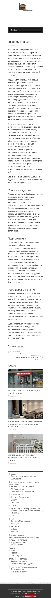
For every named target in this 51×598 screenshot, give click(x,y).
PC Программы (17, 489)
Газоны (14, 516)
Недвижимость (17, 494)
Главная (12, 474)
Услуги (13, 505)
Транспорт (13, 548)
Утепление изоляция (18, 559)
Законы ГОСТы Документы (22, 486)
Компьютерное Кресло (21, 352)
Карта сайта (16, 479)
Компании (15, 503)
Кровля (14, 500)
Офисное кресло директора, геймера (27, 357)
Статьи (12, 551)
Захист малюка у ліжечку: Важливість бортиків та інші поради (22, 457)
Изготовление (17, 545)
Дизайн (12, 519)
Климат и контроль (19, 561)
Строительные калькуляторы (23, 476)
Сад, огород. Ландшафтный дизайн (24, 509)
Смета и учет (16, 556)
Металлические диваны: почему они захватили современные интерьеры (25, 424)
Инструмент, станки (17, 543)
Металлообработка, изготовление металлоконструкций (24, 539)
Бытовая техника (16, 535)
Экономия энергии (19, 572)
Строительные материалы (22, 492)
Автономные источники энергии (23, 567)
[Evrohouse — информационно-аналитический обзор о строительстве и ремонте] (25, 9)
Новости (14, 553)
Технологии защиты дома (22, 564)
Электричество (17, 569)
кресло (20, 346)
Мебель (14, 529)
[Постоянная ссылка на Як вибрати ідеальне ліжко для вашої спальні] (25, 388)
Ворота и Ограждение (20, 497)
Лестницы (15, 526)
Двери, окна (16, 524)
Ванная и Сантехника (20, 521)
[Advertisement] (27, 18)
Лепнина (14, 532)
